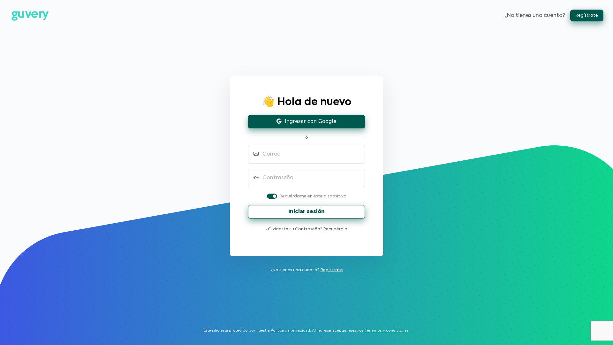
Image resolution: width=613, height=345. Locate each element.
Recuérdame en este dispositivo (313, 196)
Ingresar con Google (309, 121)
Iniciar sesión (306, 211)
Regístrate (587, 15)
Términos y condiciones (387, 330)
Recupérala (335, 229)
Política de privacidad (290, 330)
